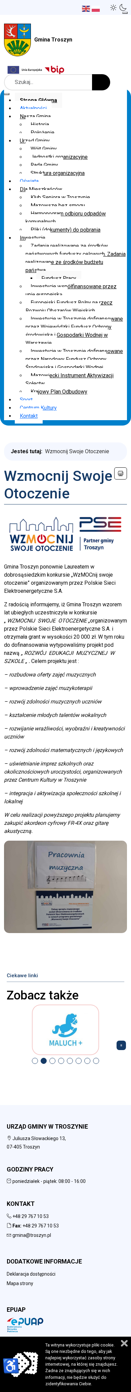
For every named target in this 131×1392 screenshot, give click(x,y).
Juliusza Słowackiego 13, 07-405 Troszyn (36, 1143)
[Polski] (96, 8)
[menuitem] (38, 100)
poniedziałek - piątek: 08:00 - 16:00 (48, 1181)
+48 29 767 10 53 (30, 1216)
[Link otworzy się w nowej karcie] (55, 69)
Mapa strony (20, 1283)
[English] (87, 8)
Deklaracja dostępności (31, 1274)
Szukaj (101, 82)
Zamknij (124, 1343)
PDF (120, 473)
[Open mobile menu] (125, 13)
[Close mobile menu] (6, 94)
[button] (114, 7)
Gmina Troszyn (53, 39)
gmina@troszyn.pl (31, 1235)
